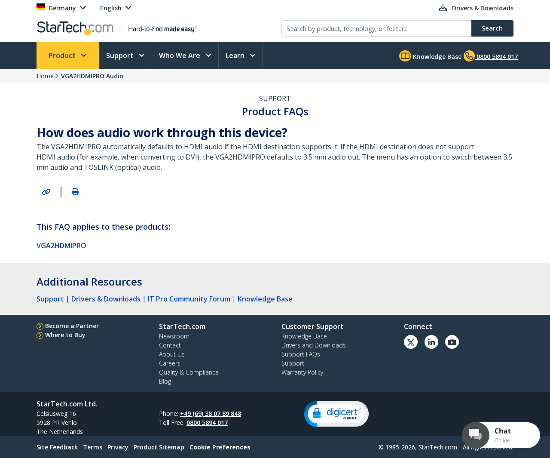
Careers (169, 363)
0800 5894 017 (207, 422)
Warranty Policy (302, 372)
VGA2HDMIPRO (61, 245)
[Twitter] (411, 342)
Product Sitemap (159, 447)
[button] (336, 414)
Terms (92, 447)
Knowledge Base (436, 56)
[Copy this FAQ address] (46, 192)
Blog (165, 381)
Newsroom (174, 336)
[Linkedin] (431, 342)
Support (120, 55)
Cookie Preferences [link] (220, 447)
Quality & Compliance (189, 372)
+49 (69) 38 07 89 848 (210, 413)
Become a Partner (72, 326)
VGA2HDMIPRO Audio (92, 76)
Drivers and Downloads (313, 345)
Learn (236, 55)
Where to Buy (65, 335)
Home (45, 76)
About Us (172, 354)
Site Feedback (57, 447)
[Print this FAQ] (75, 192)
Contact (170, 345)
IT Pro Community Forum (189, 299)
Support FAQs (300, 354)
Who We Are (180, 55)
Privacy (117, 447)
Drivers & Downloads (106, 299)
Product (63, 55)
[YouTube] (452, 342)
